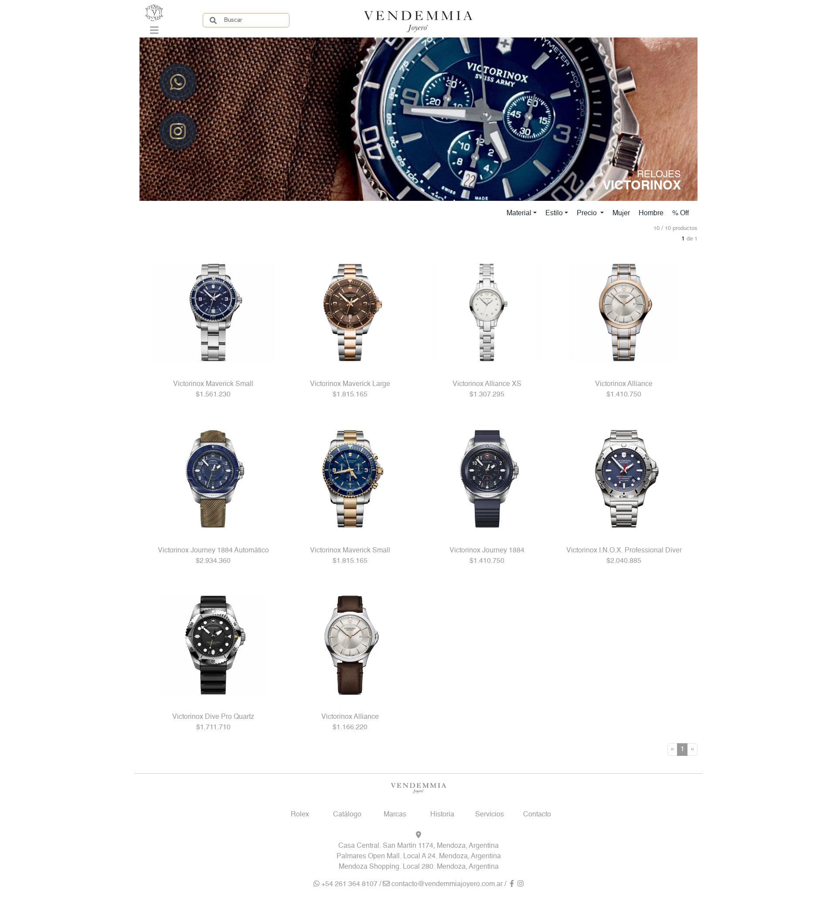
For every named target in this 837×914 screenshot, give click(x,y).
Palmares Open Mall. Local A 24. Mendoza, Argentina (419, 856)
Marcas (395, 814)
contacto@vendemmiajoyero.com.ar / (449, 884)
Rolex (300, 814)
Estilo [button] (554, 213)
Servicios (489, 814)
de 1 (692, 239)
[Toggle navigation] (154, 32)
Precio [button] (588, 213)
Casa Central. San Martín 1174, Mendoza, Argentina (418, 846)
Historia (442, 814)
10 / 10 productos (675, 228)
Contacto (537, 814)
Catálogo (347, 814)
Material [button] (519, 213)
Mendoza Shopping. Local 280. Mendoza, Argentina (419, 866)
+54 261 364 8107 (349, 884)
